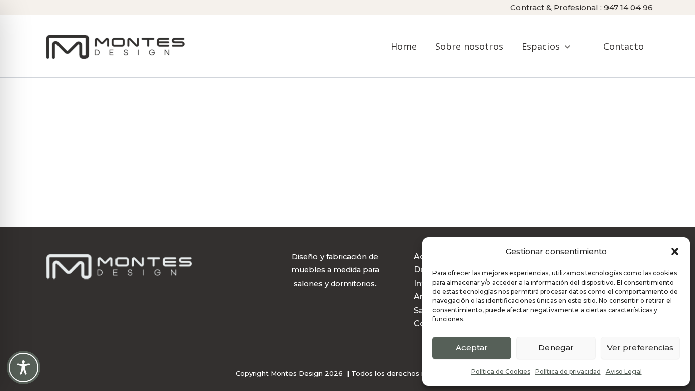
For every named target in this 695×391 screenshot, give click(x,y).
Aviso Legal (624, 371)
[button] (675, 251)
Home (404, 46)
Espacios (541, 46)
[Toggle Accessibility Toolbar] (23, 367)
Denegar (556, 347)
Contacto (623, 46)
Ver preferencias (640, 347)
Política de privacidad (568, 371)
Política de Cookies (500, 371)
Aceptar (472, 347)
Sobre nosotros (469, 46)
